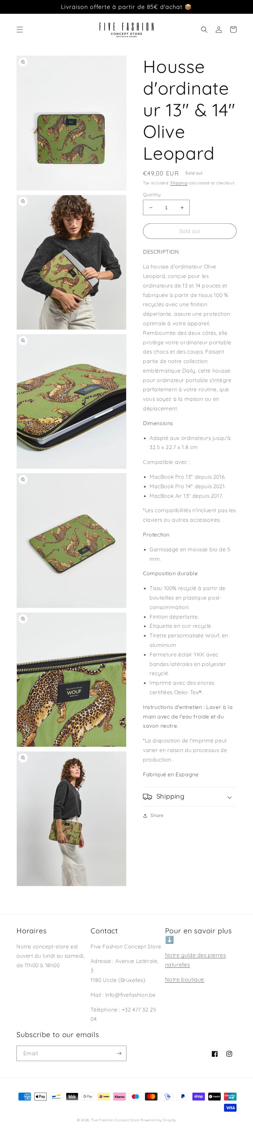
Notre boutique (184, 979)
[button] (20, 29)
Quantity (151, 194)
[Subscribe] (119, 1053)
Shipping (178, 182)
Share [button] (157, 815)
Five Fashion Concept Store (115, 1120)
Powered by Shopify (158, 1120)
